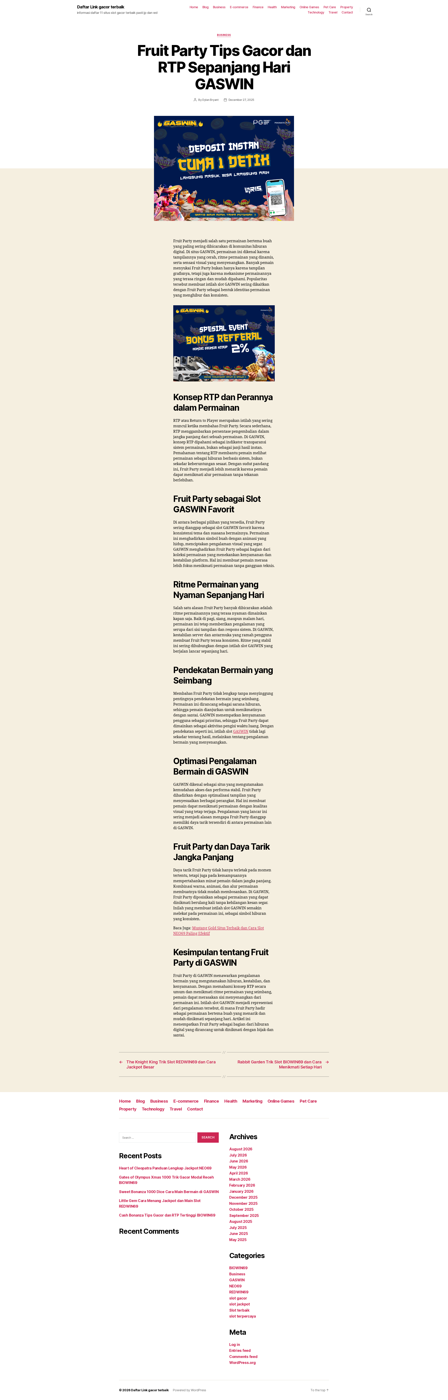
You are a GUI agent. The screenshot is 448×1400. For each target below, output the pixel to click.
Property (346, 7)
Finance (258, 7)
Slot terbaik (239, 1310)
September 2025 (244, 1215)
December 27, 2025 (241, 100)
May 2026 (238, 1167)
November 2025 (243, 1203)
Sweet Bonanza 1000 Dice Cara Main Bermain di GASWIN (169, 1192)
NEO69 (235, 1286)
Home (194, 7)
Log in (234, 1344)
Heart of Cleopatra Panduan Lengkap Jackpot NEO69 (165, 1168)
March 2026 (239, 1179)
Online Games (309, 7)
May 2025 (238, 1240)
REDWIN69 (238, 1292)
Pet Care (330, 7)
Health (272, 7)
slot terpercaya (242, 1316)
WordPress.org (242, 1362)
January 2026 (241, 1191)
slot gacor (238, 1298)
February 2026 (242, 1185)
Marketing (288, 7)
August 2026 (240, 1149)
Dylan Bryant (210, 100)
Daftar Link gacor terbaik (100, 7)
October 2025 (241, 1209)
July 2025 (238, 1227)
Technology (316, 12)
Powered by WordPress (189, 1390)
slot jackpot (239, 1304)
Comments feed (243, 1356)
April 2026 (238, 1173)
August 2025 (240, 1221)
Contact (347, 12)
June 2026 (238, 1161)
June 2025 (238, 1233)
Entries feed (240, 1350)
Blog (205, 7)
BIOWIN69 (238, 1268)
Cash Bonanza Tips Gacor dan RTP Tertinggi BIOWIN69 (167, 1215)
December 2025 (243, 1197)
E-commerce (239, 7)
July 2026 (238, 1155)
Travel (332, 12)
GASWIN (240, 731)
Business (219, 7)
